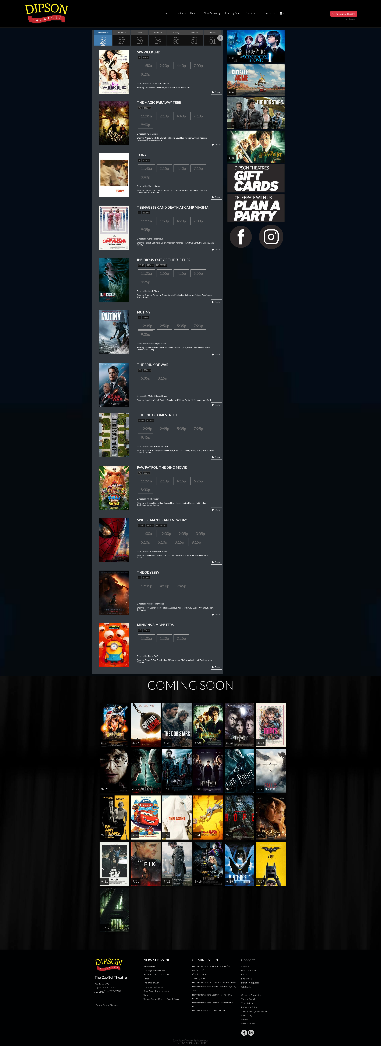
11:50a (146, 65)
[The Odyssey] (114, 592)
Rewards (245, 966)
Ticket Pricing (247, 1003)
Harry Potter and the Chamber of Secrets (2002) (214, 982)
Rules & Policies (248, 1023)
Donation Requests (250, 982)
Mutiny (146, 978)
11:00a (146, 533)
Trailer (217, 92)
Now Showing (212, 13)
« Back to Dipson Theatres (106, 1005)
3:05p (200, 533)
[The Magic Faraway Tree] (114, 122)
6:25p (198, 481)
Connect (268, 13)
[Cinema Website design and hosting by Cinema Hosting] (190, 1041)
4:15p (181, 481)
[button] (282, 13)
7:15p (198, 168)
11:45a (146, 168)
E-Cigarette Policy (249, 1007)
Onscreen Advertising (251, 995)
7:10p (198, 116)
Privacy (244, 1019)
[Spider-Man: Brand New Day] (114, 539)
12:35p (146, 325)
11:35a (146, 116)
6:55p (198, 273)
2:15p (164, 168)
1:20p (164, 638)
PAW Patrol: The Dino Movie (156, 991)
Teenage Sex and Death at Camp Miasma (161, 999)
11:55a (146, 481)
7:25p (198, 428)
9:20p (145, 74)
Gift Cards (246, 987)
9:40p (145, 124)
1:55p (164, 273)
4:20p (181, 221)
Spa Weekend (149, 966)
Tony (145, 995)
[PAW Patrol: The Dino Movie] (114, 487)
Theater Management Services (254, 1011)
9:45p (145, 437)
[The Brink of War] (114, 384)
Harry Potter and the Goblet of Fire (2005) (211, 1010)
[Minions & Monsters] (114, 644)
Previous (95, 38)
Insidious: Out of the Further (156, 974)
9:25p (145, 282)
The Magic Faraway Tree (154, 970)
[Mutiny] (114, 332)
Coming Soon (233, 13)
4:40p (181, 65)
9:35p (145, 229)
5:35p (145, 378)
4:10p (164, 586)
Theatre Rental (248, 999)
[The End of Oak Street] (114, 434)
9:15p (196, 542)
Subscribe (252, 13)
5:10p (145, 542)
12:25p (146, 428)
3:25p (181, 638)
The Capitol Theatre (187, 13)
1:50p (164, 221)
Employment (246, 978)
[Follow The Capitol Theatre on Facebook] (244, 1033)
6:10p (162, 542)
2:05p (183, 533)
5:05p (181, 325)
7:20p (198, 325)
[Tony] (114, 174)
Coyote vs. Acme (199, 974)
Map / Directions (248, 970)
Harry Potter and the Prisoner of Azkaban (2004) (214, 986)
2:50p (164, 325)
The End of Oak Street (153, 987)
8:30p (145, 489)
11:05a (146, 638)
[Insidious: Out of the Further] (114, 279)
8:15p (162, 378)
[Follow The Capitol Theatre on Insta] (251, 1033)
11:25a (146, 273)
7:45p (181, 586)
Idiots (194, 990)
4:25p (181, 273)
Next (220, 38)
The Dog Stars (198, 978)
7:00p (198, 65)
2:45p (164, 428)
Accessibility (246, 1015)
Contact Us (246, 974)
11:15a (146, 221)
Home (166, 13)
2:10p (164, 116)
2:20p (164, 65)
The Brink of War (151, 982)
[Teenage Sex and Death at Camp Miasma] (114, 227)
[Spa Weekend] (114, 72)
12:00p (165, 533)
